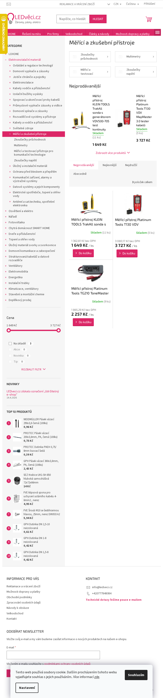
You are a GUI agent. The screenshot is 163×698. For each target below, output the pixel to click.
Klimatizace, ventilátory (24, 289)
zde (96, 677)
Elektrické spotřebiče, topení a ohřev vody (36, 194)
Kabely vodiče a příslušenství (31, 88)
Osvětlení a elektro (21, 211)
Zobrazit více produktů (111, 153)
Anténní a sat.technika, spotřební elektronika (34, 204)
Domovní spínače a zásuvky (30, 111)
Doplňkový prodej (20, 300)
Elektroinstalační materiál (25, 60)
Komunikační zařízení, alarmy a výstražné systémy (32, 179)
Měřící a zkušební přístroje (29, 134)
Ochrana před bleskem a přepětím (35, 172)
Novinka (21, 356)
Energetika (15, 277)
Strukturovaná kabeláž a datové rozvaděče (29, 258)
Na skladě (22, 343)
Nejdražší (131, 165)
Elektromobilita (18, 271)
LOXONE (14, 54)
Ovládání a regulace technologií (33, 65)
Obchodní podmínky (19, 597)
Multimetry (21, 145)
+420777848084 (101, 593)
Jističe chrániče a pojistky (29, 77)
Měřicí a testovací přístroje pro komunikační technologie (33, 153)
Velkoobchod (15, 613)
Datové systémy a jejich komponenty (36, 187)
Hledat (98, 19)
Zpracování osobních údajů (24, 603)
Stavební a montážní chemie (26, 294)
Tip (18, 362)
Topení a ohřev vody (22, 239)
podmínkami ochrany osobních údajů (67, 664)
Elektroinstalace (23, 82)
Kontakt (12, 619)
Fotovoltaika (17, 222)
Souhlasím (136, 675)
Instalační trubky (19, 283)
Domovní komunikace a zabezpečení (32, 251)
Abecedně (80, 174)
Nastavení (27, 687)
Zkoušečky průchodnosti (30, 140)
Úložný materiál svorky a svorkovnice (32, 245)
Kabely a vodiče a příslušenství (32, 122)
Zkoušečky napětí (25, 160)
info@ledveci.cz (102, 587)
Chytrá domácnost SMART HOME (29, 228)
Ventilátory (15, 266)
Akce (19, 349)
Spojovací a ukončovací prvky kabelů (36, 100)
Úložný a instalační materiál (30, 166)
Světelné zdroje (23, 128)
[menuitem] (10, 34)
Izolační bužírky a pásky (28, 94)
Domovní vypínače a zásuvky (31, 71)
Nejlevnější (110, 165)
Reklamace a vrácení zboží (77, 4)
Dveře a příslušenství (22, 234)
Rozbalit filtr (31, 369)
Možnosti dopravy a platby (23, 592)
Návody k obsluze (18, 608)
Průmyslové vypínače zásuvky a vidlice (37, 105)
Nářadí (13, 217)
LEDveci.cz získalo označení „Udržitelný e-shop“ (33, 393)
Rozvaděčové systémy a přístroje (34, 117)
